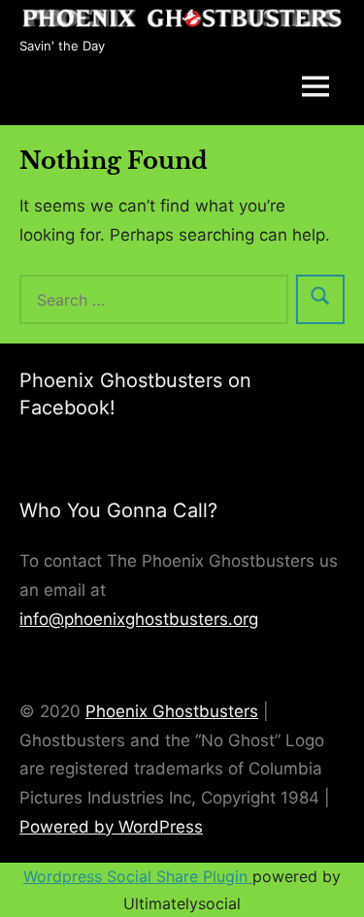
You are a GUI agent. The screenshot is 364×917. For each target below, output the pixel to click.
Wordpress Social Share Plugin (137, 876)
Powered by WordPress (111, 826)
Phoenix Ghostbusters (171, 711)
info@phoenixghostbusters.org (138, 619)
